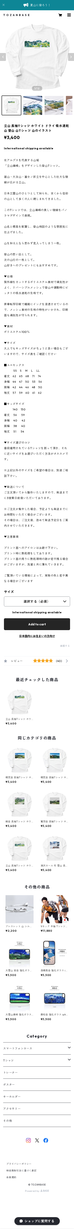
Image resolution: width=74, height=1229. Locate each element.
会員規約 (11, 1177)
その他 (7, 1121)
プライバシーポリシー (19, 1163)
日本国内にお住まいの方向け (37, 636)
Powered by (32, 1190)
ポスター (9, 1084)
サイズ (9, 592)
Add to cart (37, 624)
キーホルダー (12, 1096)
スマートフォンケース (17, 1048)
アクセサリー (12, 1109)
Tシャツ (8, 1060)
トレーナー (10, 1072)
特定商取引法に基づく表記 (21, 1170)
